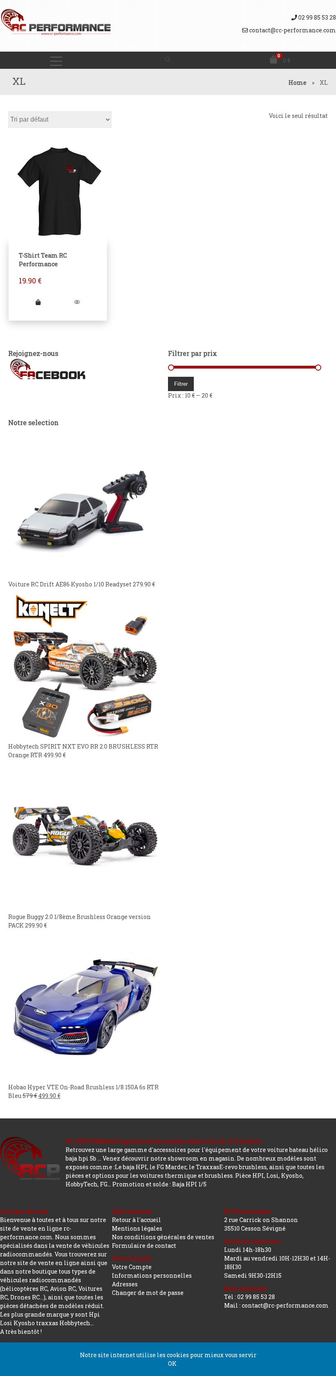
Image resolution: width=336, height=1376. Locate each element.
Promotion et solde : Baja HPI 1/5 (159, 1184)
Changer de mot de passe (148, 1293)
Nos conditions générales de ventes (163, 1237)
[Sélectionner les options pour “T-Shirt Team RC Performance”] (38, 302)
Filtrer (181, 384)
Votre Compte (132, 1267)
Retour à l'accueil (136, 1220)
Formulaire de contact (144, 1245)
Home (297, 82)
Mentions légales (137, 1228)
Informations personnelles (152, 1275)
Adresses (125, 1284)
